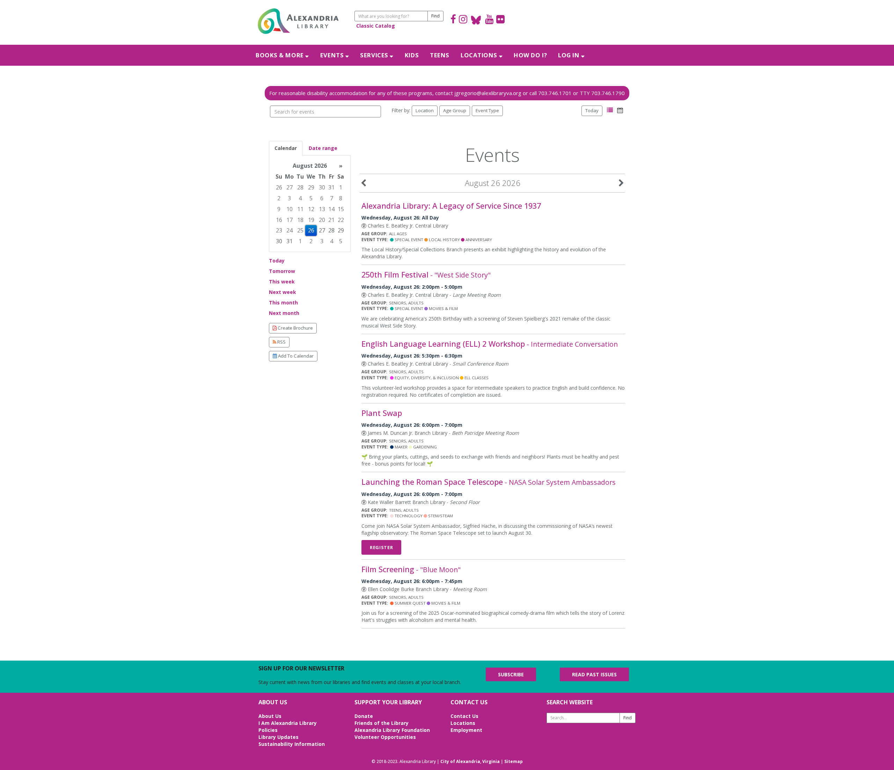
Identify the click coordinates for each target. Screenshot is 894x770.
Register (381, 547)
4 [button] (300, 198)
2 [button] (278, 198)
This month (283, 302)
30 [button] (322, 187)
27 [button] (289, 187)
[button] (610, 110)
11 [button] (300, 209)
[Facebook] (453, 20)
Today (592, 110)
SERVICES (375, 55)
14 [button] (331, 209)
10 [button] (289, 209)
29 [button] (311, 187)
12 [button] (311, 209)
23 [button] (279, 230)
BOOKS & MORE (280, 55)
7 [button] (331, 198)
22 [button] (341, 220)
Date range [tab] (323, 148)
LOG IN (569, 55)
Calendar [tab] (285, 148)
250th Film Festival (426, 274)
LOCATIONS (480, 55)
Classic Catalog (375, 25)
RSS (281, 342)
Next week (282, 292)
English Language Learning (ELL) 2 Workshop (489, 344)
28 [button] (300, 187)
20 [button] (322, 220)
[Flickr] (500, 20)
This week (282, 281)
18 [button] (300, 220)
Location (425, 110)
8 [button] (340, 198)
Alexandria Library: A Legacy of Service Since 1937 (451, 206)
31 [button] (331, 187)
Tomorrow (282, 271)
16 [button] (279, 220)
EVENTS (332, 55)
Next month (284, 313)
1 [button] (340, 187)
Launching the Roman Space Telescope (488, 482)
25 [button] (300, 230)
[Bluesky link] (476, 20)
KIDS (412, 55)
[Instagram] (463, 20)
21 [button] (331, 220)
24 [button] (289, 230)
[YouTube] (489, 20)
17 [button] (289, 220)
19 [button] (311, 220)
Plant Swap (381, 413)
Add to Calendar (295, 356)
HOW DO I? (530, 55)
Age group (454, 110)
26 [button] (279, 187)
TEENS (439, 55)
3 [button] (289, 198)
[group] (310, 203)
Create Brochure (295, 328)
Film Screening (411, 569)
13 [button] (322, 209)
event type (487, 110)
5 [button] (311, 198)
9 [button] (278, 209)
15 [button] (341, 209)
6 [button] (321, 198)
